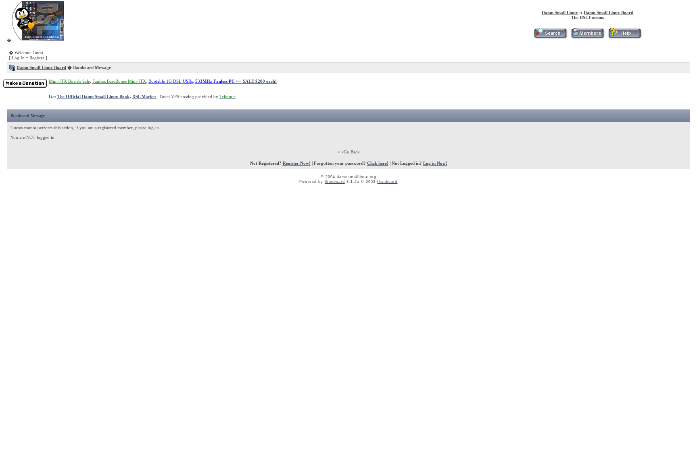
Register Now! (297, 163)
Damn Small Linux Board (608, 12)
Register (36, 57)
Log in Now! (435, 163)
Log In (18, 57)
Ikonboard (335, 182)
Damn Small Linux (560, 12)
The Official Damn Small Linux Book (93, 96)
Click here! (377, 163)
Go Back (352, 151)
